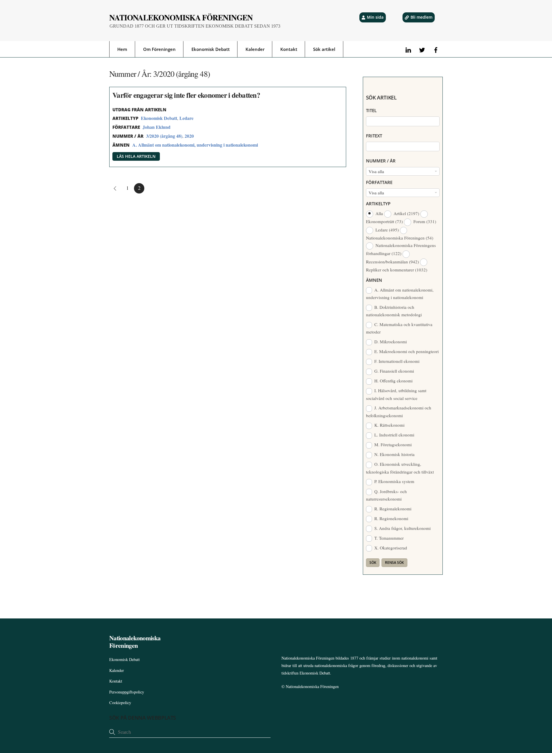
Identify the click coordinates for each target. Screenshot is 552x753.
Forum (424, 221)
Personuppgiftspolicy (126, 692)
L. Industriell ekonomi (393, 435)
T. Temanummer (388, 538)
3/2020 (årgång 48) (164, 136)
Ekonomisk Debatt (210, 49)
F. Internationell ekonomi (396, 361)
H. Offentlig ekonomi (393, 381)
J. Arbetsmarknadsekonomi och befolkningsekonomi (399, 411)
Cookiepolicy (120, 702)
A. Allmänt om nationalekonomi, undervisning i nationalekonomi (195, 144)
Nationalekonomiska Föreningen (312, 686)
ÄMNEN (374, 280)
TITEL (371, 110)
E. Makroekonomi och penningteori (406, 351)
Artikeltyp (378, 203)
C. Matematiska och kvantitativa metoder (399, 328)
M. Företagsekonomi (392, 444)
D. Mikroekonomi (390, 341)
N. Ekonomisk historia (394, 454)
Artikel (405, 213)
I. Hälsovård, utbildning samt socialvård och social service (396, 394)
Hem (122, 49)
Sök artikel (324, 49)
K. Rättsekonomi (389, 425)
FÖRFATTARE (379, 182)
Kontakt (288, 49)
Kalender (255, 49)
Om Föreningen (159, 49)
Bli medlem (421, 17)
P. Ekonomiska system (393, 481)
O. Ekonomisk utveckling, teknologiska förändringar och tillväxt (400, 467)
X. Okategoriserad (390, 548)
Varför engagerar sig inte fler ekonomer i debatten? (186, 95)
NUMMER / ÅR (381, 161)
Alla (379, 213)
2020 (189, 136)
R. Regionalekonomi (392, 508)
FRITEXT (374, 136)
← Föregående (114, 188)
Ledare (186, 118)
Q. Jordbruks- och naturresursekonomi (386, 495)
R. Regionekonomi (390, 518)
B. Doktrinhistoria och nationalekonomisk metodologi (394, 310)
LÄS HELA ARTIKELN (136, 156)
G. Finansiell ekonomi (393, 371)
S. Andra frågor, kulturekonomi (402, 528)
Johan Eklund (156, 127)
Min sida (375, 17)
